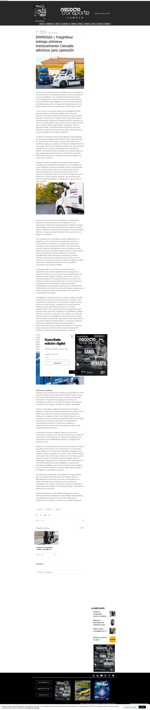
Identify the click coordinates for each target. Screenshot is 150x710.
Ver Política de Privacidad (32, 708)
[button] (75, 372)
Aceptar (142, 707)
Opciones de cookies (130, 707)
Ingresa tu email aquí (51, 354)
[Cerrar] (148, 707)
